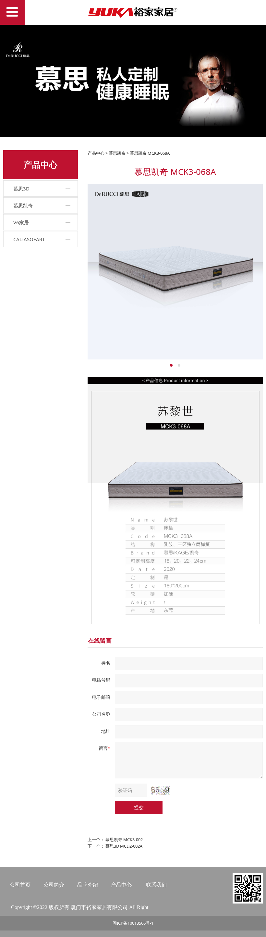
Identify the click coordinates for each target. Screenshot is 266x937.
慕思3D (21, 188)
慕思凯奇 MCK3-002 (124, 839)
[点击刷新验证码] (160, 790)
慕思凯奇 (23, 205)
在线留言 (100, 640)
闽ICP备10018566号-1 (133, 923)
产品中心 (96, 153)
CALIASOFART (29, 239)
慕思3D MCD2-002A (123, 846)
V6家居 (21, 222)
